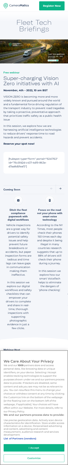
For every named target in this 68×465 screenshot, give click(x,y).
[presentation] (51, 188)
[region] (34, 407)
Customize (34, 458)
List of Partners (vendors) (20, 438)
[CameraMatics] (16, 6)
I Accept (34, 447)
